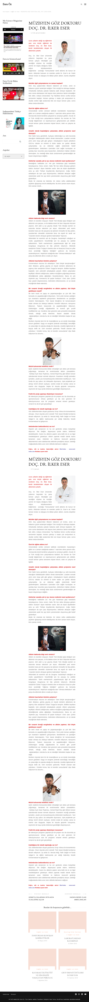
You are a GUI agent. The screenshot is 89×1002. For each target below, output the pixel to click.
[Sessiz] (19, 73)
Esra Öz (7, 4)
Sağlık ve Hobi (42, 932)
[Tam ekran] (22, 73)
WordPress (60, 999)
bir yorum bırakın (39, 33)
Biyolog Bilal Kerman (72, 932)
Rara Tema (52, 999)
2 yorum (36, 469)
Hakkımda (6, 994)
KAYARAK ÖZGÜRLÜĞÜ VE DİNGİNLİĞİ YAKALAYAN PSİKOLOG (42, 975)
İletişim (13, 994)
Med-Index (63, 449)
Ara (4, 136)
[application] (13, 69)
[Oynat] (5, 73)
